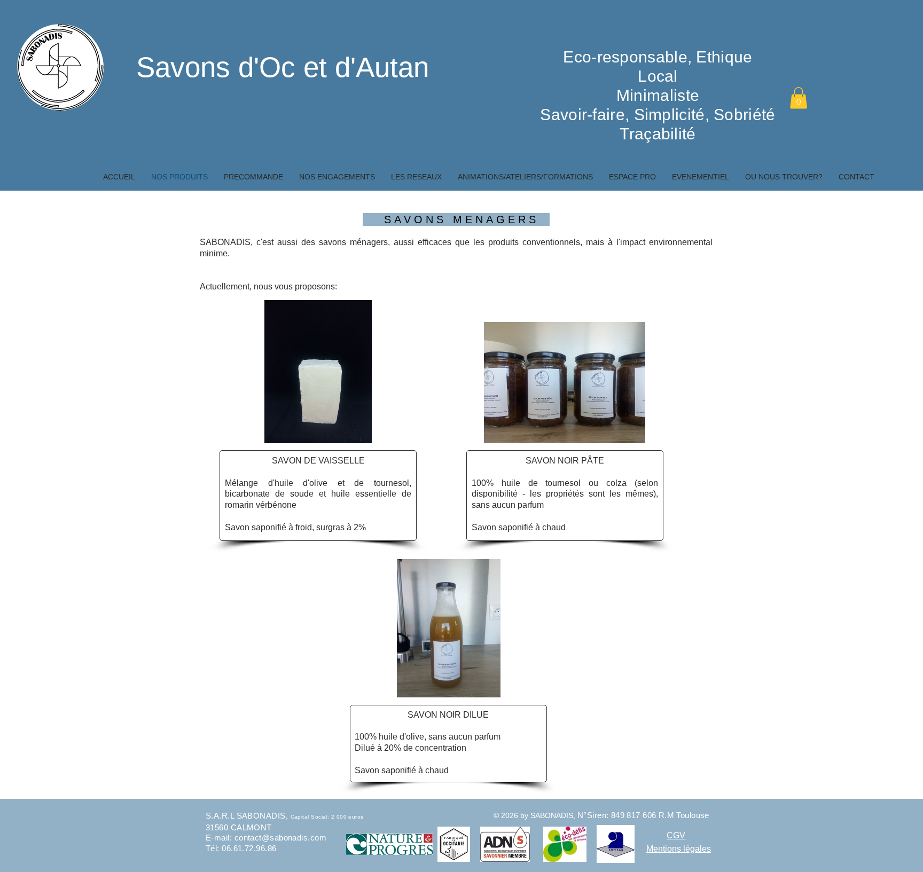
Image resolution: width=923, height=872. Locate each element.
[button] (798, 98)
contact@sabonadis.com (280, 837)
